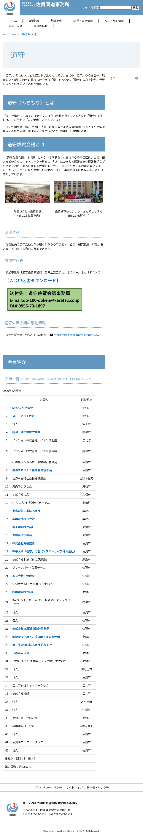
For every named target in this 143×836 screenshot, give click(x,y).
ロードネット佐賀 (23, 416)
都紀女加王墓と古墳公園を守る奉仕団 (36, 637)
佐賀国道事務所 (46, 7)
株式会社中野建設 (23, 576)
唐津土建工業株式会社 (26, 432)
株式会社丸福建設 (23, 543)
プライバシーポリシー (48, 787)
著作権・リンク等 (98, 787)
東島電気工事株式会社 (26, 511)
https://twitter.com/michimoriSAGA (77, 335)
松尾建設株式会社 (23, 592)
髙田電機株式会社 (23, 519)
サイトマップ (74, 787)
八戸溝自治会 (20, 653)
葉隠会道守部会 (22, 535)
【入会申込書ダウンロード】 (33, 280)
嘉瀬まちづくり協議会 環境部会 (32, 470)
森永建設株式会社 (23, 527)
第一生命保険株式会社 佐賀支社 (32, 645)
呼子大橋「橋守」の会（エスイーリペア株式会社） (44, 551)
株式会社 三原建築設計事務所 (30, 628)
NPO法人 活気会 (22, 408)
